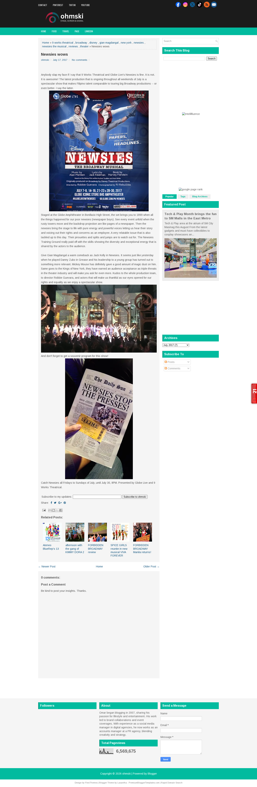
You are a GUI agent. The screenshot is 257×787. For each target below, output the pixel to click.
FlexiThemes (91, 783)
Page (77, 31)
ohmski (126, 773)
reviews (73, 46)
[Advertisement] (175, 17)
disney (93, 42)
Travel (65, 31)
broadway (81, 42)
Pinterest (58, 5)
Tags (183, 196)
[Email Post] (43, 509)
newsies (139, 42)
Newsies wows (54, 54)
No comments (79, 59)
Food (54, 31)
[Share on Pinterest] (65, 502)
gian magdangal (109, 42)
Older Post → (151, 566)
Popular (169, 196)
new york (126, 42)
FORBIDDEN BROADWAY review (95, 548)
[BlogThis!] (54, 510)
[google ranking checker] (191, 189)
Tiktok (72, 5)
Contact (42, 5)
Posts (171, 362)
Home (43, 31)
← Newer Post (47, 566)
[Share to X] (57, 510)
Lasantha (122, 783)
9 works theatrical (62, 42)
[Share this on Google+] (60, 502)
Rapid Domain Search (171, 783)
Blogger (152, 773)
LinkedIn (89, 31)
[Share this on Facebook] (51, 502)
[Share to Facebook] (61, 510)
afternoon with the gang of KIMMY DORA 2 (74, 548)
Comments (173, 368)
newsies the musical (54, 46)
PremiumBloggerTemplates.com (144, 783)
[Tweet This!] (55, 502)
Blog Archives (200, 196)
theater (84, 46)
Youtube (85, 5)
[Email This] (50, 510)
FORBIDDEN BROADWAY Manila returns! (142, 548)
